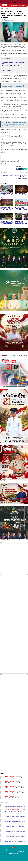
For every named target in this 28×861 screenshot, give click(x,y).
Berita (6, 809)
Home (7, 849)
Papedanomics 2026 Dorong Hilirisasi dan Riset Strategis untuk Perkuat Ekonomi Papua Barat (6, 209)
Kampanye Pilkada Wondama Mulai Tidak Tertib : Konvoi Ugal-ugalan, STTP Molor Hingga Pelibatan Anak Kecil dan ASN (21, 175)
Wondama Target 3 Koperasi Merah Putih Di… (15, 792)
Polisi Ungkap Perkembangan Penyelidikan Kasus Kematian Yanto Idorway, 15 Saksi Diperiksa (6, 195)
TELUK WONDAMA (11, 776)
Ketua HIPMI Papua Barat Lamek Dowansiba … (15, 782)
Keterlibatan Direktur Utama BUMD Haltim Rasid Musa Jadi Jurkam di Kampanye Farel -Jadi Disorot (6, 175)
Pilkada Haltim (4, 163)
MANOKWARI (17, 809)
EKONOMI (6, 776)
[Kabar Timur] (14, 1)
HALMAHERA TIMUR (11, 830)
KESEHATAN (7, 840)
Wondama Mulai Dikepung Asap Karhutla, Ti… (15, 806)
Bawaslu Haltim (4, 157)
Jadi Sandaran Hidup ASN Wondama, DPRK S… (15, 787)
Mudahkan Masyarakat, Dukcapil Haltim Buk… (15, 831)
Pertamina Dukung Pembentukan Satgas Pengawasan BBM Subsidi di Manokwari (21, 223)
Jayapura (6, 820)
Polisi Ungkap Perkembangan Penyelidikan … (15, 811)
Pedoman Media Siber (13, 853)
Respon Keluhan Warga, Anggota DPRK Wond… (15, 777)
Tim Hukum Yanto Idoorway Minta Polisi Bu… (15, 836)
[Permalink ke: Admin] (1, 19)
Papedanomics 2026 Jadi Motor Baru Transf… (15, 816)
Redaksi (20, 849)
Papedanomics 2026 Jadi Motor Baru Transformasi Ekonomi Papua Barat (20, 194)
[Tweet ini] (20, 169)
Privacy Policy (21, 851)
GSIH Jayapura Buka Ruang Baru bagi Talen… (15, 821)
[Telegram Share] (23, 169)
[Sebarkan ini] (17, 169)
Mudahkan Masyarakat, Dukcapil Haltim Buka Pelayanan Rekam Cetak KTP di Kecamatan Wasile (21, 209)
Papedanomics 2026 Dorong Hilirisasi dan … (14, 826)
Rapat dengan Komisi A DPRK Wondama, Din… (15, 841)
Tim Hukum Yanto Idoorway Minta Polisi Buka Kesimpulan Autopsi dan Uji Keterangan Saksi (6, 223)
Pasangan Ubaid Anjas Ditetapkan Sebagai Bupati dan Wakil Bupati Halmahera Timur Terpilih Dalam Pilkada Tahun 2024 (13, 62)
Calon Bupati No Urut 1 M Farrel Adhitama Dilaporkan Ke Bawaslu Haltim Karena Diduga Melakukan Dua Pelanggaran (13, 161)
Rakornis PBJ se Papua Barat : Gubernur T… (14, 797)
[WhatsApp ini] (26, 169)
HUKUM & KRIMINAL (11, 809)
